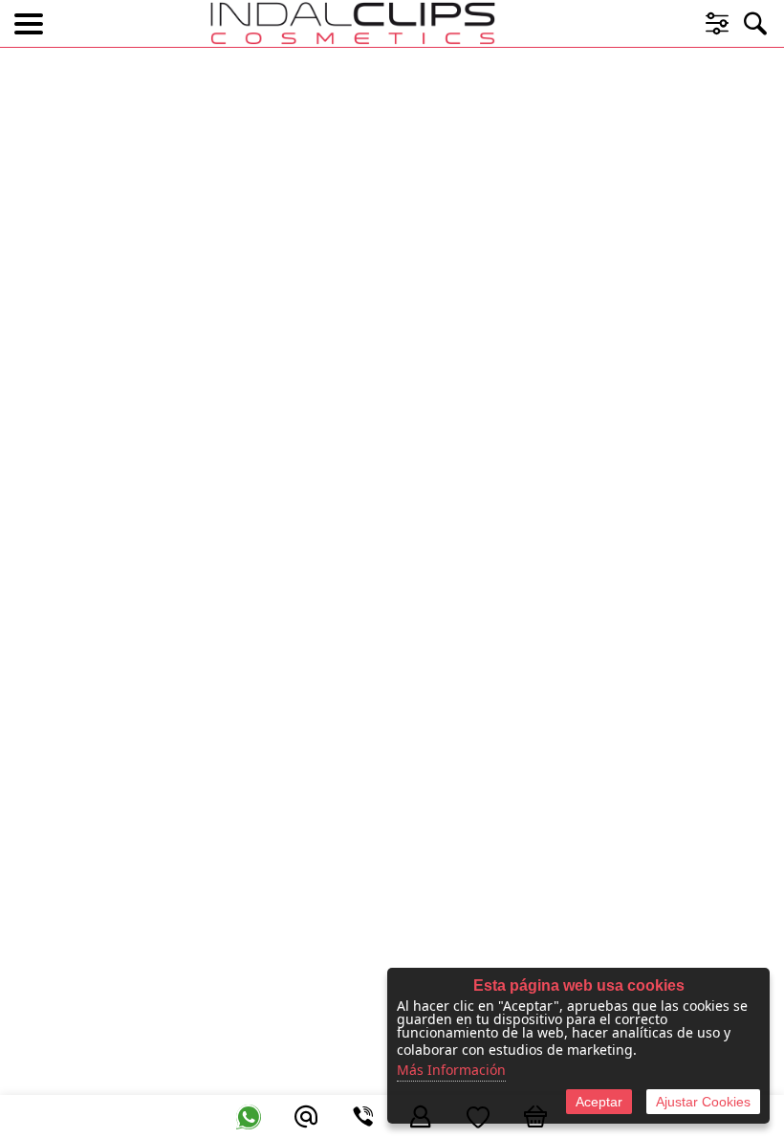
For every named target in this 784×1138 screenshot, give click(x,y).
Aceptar (599, 1101)
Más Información (451, 1070)
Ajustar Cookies (703, 1101)
